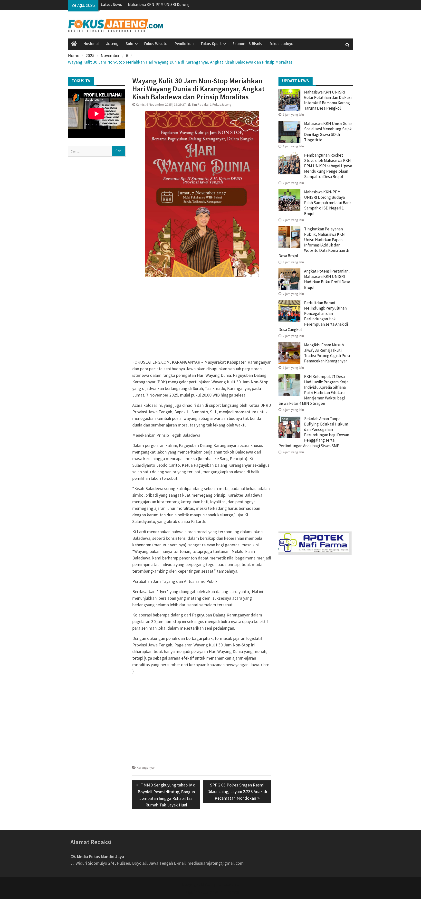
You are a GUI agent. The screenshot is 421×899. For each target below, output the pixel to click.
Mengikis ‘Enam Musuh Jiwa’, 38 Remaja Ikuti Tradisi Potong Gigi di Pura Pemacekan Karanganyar (327, 353)
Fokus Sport (211, 44)
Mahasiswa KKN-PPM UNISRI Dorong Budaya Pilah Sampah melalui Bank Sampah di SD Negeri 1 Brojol (328, 202)
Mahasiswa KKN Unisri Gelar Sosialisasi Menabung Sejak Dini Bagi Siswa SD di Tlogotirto (328, 131)
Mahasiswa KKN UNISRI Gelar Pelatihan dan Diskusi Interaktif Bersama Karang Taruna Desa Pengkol (328, 100)
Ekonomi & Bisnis (247, 44)
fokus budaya (281, 44)
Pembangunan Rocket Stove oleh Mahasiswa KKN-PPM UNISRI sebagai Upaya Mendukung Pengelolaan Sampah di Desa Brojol (328, 165)
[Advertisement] (201, 325)
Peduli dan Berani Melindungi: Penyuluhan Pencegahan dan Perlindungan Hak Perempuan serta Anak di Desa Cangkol (313, 316)
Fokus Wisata (155, 44)
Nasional (91, 44)
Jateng (112, 44)
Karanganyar (146, 767)
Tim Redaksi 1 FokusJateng (211, 104)
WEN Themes (226, 892)
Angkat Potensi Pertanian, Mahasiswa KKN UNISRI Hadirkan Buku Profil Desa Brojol (327, 279)
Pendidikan (184, 44)
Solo (129, 44)
